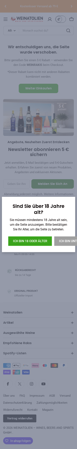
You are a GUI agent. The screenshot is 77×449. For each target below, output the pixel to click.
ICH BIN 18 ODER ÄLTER (30, 241)
